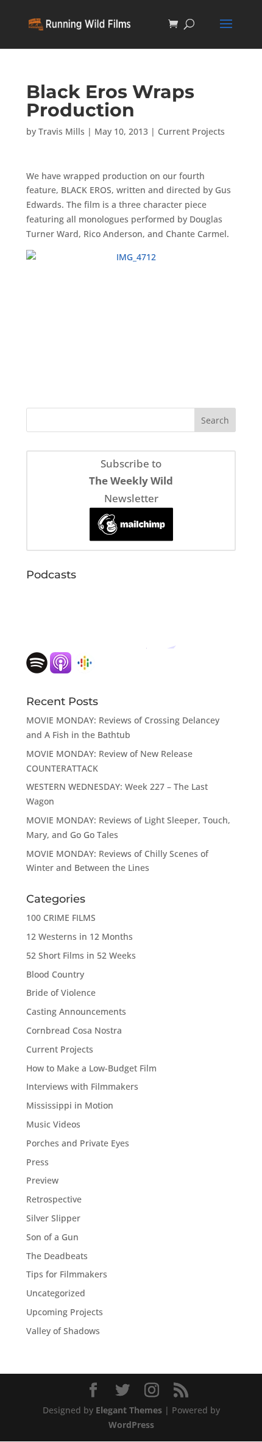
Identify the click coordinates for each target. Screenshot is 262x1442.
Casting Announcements (76, 1011)
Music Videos (53, 1124)
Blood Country (55, 974)
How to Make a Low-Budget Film (91, 1068)
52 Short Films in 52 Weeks (81, 955)
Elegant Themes (129, 1410)
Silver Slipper (53, 1218)
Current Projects (191, 131)
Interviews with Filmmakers (82, 1086)
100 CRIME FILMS (61, 917)
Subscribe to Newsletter (131, 481)
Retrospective (54, 1199)
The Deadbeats (57, 1256)
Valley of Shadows (63, 1331)
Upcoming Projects (64, 1312)
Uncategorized (55, 1293)
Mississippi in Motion (69, 1105)
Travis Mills (61, 131)
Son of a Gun (52, 1237)
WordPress (131, 1424)
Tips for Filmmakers (66, 1274)
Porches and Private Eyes (77, 1143)
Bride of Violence (61, 992)
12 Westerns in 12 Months (79, 936)
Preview (42, 1180)
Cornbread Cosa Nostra (74, 1030)
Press (37, 1162)
